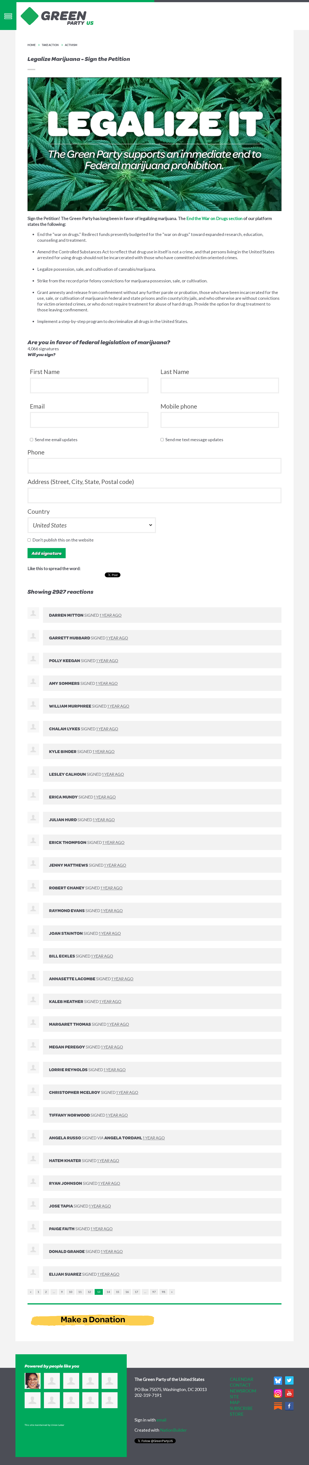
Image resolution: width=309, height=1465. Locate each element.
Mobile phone (179, 406)
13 (98, 1292)
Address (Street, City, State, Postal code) (81, 481)
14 (108, 1292)
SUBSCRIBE (241, 1408)
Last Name (175, 371)
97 (154, 1292)
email (161, 1419)
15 (117, 1292)
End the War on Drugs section (214, 218)
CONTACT (240, 1385)
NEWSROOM (243, 1390)
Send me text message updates (195, 439)
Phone (36, 452)
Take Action (50, 44)
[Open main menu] (8, 16)
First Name (45, 371)
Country (39, 511)
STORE (237, 1414)
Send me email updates (57, 439)
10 (70, 1292)
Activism (71, 44)
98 (163, 1292)
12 (89, 1292)
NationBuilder (173, 1430)
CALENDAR (241, 1379)
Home (31, 44)
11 (80, 1292)
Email (37, 406)
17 (136, 1292)
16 (127, 1292)
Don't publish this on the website (64, 539)
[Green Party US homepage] (57, 15)
